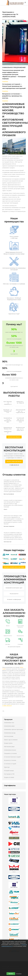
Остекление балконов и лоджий (12, 757)
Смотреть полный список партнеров (14, 567)
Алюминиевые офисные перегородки (13, 729)
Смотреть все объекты (14, 437)
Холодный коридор (9, 770)
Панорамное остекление (10, 753)
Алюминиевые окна (9, 722)
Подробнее (5, 81)
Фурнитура (7, 767)
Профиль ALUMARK (9, 777)
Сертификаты (10, 785)
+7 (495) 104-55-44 (14, 465)
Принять (11, 973)
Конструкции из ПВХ (9, 774)
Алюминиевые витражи (10, 750)
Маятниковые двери (9, 746)
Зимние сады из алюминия (10, 739)
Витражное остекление (10, 760)
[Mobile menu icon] (3, 2)
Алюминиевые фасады (9, 733)
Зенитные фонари (8, 736)
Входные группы (8, 743)
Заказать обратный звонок (14, 461)
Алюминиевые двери (9, 726)
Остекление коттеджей (10, 763)
